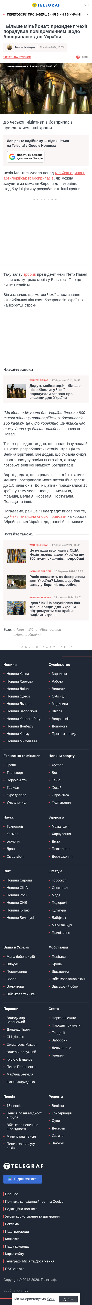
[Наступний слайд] (87, 14)
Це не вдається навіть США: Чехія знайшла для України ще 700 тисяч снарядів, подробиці (57, 554)
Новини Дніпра (19, 689)
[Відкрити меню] (6, 5)
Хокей (56, 787)
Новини (10, 664)
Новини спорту (62, 756)
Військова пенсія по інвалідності (22, 1127)
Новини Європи (40, 571)
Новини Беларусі (20, 918)
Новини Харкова (20, 681)
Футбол (57, 765)
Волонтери (15, 986)
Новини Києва (18, 674)
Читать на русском (17, 57)
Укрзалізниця (17, 802)
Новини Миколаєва (22, 741)
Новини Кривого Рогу (23, 719)
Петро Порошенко (21, 1067)
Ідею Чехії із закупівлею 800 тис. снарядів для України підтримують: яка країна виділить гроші (55, 609)
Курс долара (16, 795)
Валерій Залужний (21, 1052)
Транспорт (15, 772)
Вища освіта (61, 719)
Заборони (59, 1040)
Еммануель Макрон (22, 1044)
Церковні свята (64, 1018)
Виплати (58, 689)
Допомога (59, 726)
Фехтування (61, 802)
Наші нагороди (17, 1231)
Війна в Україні (16, 947)
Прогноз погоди (64, 734)
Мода (56, 895)
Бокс (55, 772)
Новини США (17, 888)
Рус (86, 5)
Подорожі (59, 902)
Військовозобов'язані (69, 979)
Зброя (11, 979)
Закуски (58, 1143)
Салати (58, 1136)
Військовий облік (65, 986)
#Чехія (18, 629)
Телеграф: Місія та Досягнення (29, 1261)
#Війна (32, 629)
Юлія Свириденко (21, 1082)
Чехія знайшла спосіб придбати (38, 516)
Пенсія (9, 1096)
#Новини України (27, 634)
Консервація (62, 1113)
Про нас (11, 1194)
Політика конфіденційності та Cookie (34, 1201)
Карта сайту (14, 1254)
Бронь (57, 964)
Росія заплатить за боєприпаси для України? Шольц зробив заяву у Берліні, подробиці (57, 581)
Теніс (56, 780)
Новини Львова (19, 704)
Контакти (12, 1239)
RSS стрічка (14, 1269)
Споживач (60, 888)
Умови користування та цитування (32, 1216)
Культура (59, 910)
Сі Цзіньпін (15, 1037)
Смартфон (15, 856)
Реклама (12, 1224)
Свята (54, 1009)
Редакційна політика (21, 1209)
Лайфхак (59, 918)
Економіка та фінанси (21, 756)
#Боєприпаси (50, 629)
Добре (68, 1299)
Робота (57, 681)
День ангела (61, 1048)
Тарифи (13, 787)
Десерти (58, 1128)
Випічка (58, 1106)
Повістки (59, 956)
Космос (12, 834)
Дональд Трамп (19, 1029)
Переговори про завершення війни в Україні (44, 14)
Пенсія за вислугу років (21, 1146)
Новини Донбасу (20, 726)
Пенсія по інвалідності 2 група (24, 1115)
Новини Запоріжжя (22, 711)
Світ (7, 871)
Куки (51, 1299)
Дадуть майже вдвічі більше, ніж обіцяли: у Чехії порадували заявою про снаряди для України (56, 392)
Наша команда (17, 1246)
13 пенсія (14, 1106)
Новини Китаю (18, 910)
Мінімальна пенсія (21, 1136)
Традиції (58, 1033)
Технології (15, 826)
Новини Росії (17, 895)
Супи (56, 1120)
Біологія (13, 841)
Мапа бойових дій (21, 956)
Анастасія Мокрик (25, 47)
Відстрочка (60, 971)
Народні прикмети (66, 1025)
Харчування (61, 834)
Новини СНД (17, 902)
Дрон (11, 849)
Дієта (56, 841)
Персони (10, 1009)
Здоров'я (56, 817)
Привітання (61, 932)
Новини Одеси (18, 696)
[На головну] (46, 5)
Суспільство (59, 664)
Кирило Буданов (20, 1059)
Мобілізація (58, 947)
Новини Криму (18, 734)
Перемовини (17, 971)
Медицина (60, 704)
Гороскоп (59, 880)
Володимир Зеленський (16, 1020)
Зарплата (59, 674)
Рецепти (56, 1096)
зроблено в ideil (17, 1290)
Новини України (40, 597)
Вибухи (12, 964)
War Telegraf (39, 380)
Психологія (61, 849)
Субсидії (58, 696)
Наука (8, 817)
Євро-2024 (60, 795)
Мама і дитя (61, 826)
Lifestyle (55, 871)
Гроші (11, 765)
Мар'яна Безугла (20, 1074)
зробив (30, 274)
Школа (57, 711)
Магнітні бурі (62, 925)
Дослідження (62, 856)
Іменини (58, 1055)
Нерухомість (17, 780)
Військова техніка (21, 994)
